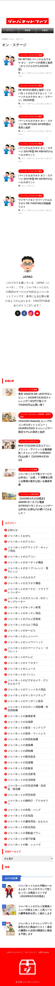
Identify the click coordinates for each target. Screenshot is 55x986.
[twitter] (18, 313)
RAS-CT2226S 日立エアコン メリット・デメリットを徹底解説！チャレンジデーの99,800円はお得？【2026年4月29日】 (35, 452)
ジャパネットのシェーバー (23, 636)
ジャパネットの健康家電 (22, 716)
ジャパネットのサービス (22, 630)
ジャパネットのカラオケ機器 (24, 583)
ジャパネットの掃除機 (20, 750)
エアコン (10, 30)
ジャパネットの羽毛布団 (22, 794)
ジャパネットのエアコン (22, 556)
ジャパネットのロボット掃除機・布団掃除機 (28, 708)
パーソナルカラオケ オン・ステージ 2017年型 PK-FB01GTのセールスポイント (35, 151)
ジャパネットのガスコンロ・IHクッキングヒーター (28, 600)
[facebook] (24, 313)
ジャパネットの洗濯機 (20, 762)
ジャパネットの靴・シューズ (24, 844)
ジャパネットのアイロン (22, 541)
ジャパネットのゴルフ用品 (23, 624)
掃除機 (27, 30)
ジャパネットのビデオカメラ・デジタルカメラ (28, 682)
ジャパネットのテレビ (20, 657)
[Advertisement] (27, 349)
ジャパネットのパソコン (22, 674)
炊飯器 (45, 30)
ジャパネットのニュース (22, 668)
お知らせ (13, 529)
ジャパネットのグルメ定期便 (24, 618)
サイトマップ (30, 952)
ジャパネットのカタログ (22, 577)
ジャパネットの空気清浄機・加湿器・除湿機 (27, 787)
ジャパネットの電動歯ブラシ (24, 832)
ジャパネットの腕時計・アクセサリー (28, 802)
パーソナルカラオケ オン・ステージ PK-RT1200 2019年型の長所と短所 (35, 124)
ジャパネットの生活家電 (22, 774)
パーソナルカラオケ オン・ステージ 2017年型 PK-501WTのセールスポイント (35, 179)
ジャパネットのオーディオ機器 (25, 562)
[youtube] (37, 313)
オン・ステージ (28, 73)
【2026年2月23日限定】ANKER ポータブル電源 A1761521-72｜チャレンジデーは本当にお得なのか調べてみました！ (35, 505)
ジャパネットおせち (19, 535)
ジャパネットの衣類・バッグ (24, 809)
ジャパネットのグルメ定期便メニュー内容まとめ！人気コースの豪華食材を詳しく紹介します (35, 910)
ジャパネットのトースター (23, 662)
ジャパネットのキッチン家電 (24, 607)
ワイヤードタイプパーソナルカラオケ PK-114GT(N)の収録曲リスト (35, 203)
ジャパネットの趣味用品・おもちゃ (28, 821)
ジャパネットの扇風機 (20, 745)
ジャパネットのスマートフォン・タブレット (28, 649)
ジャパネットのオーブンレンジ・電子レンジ (28, 570)
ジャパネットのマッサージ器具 (25, 701)
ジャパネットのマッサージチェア (27, 695)
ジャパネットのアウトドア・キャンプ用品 (28, 549)
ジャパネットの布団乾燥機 (23, 739)
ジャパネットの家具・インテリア (27, 727)
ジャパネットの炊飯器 (20, 768)
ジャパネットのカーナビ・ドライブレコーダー (28, 590)
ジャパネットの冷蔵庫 (20, 721)
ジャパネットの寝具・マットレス (27, 733)
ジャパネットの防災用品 (22, 827)
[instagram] (31, 313)
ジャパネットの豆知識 (20, 815)
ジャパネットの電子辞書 (22, 838)
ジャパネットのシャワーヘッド (25, 642)
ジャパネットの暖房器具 (22, 756)
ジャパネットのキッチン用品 (24, 613)
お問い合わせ (44, 952)
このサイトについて (13, 952)
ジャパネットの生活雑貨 (22, 779)
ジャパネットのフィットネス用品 (27, 689)
